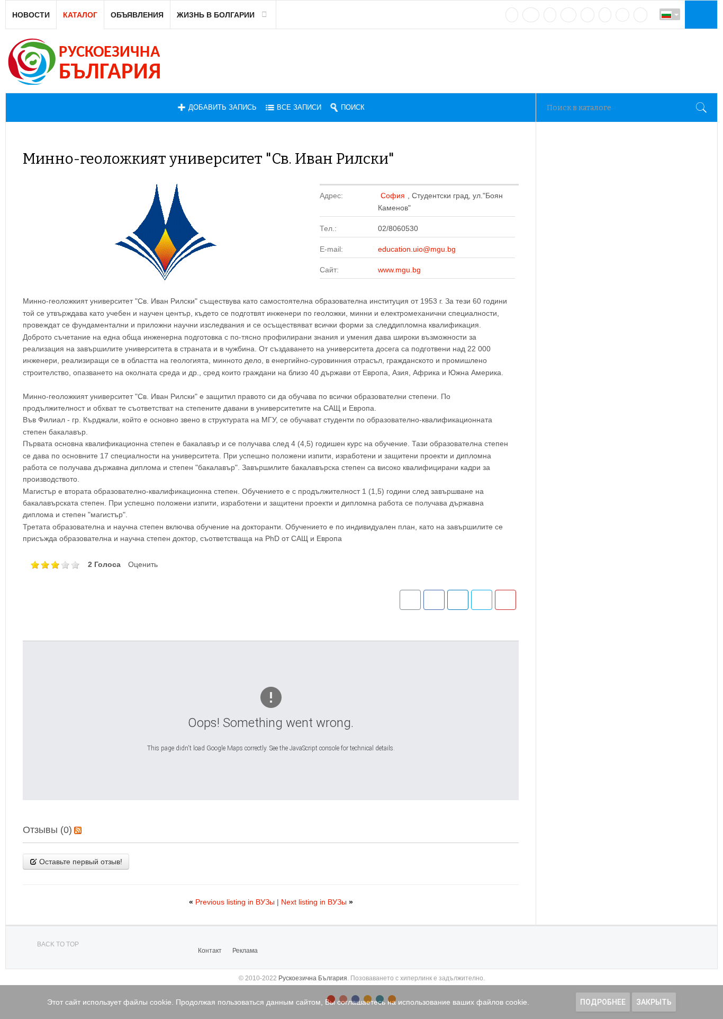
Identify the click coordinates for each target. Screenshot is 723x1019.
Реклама (245, 950)
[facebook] (530, 15)
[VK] (511, 15)
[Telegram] (605, 15)
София (393, 195)
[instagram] (588, 15)
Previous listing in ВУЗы (233, 902)
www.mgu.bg (399, 269)
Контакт (210, 950)
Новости (31, 15)
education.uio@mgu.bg (417, 249)
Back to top (58, 944)
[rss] (640, 15)
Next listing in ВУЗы (317, 902)
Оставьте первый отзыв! (79, 861)
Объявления (137, 15)
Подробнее (603, 1002)
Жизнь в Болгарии (216, 15)
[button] (699, 14)
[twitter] (549, 15)
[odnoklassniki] (568, 15)
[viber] (622, 15)
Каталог (80, 15)
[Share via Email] (410, 600)
